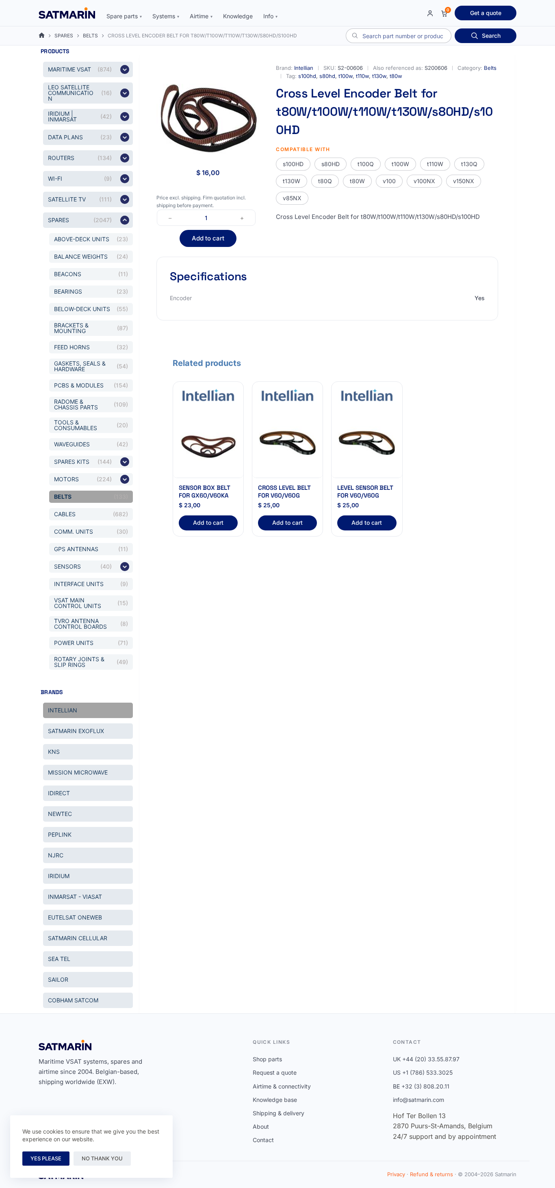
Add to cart (208, 238)
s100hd (307, 76)
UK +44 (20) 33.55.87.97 (426, 1059)
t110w (362, 76)
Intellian (303, 68)
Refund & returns (431, 1174)
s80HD (330, 163)
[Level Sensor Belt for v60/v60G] (367, 443)
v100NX (424, 180)
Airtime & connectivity (282, 1086)
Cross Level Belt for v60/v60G (284, 492)
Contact (263, 1139)
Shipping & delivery (278, 1113)
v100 (389, 180)
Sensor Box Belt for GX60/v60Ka (204, 492)
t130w (379, 76)
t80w (396, 76)
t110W (435, 163)
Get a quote (485, 12)
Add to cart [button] (208, 522)
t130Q (469, 163)
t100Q (366, 163)
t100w (345, 76)
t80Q (325, 180)
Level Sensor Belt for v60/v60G (365, 492)
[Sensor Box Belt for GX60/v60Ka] (208, 443)
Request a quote (275, 1072)
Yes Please (45, 1158)
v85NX (292, 198)
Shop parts (267, 1059)
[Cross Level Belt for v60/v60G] (287, 443)
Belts (490, 68)
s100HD (293, 163)
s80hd (327, 76)
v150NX (463, 180)
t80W (357, 180)
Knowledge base (275, 1099)
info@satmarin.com (418, 1099)
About (261, 1126)
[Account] (430, 13)
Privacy (396, 1174)
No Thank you (102, 1158)
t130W (291, 180)
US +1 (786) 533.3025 (423, 1072)
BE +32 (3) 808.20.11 (421, 1086)
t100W (400, 163)
